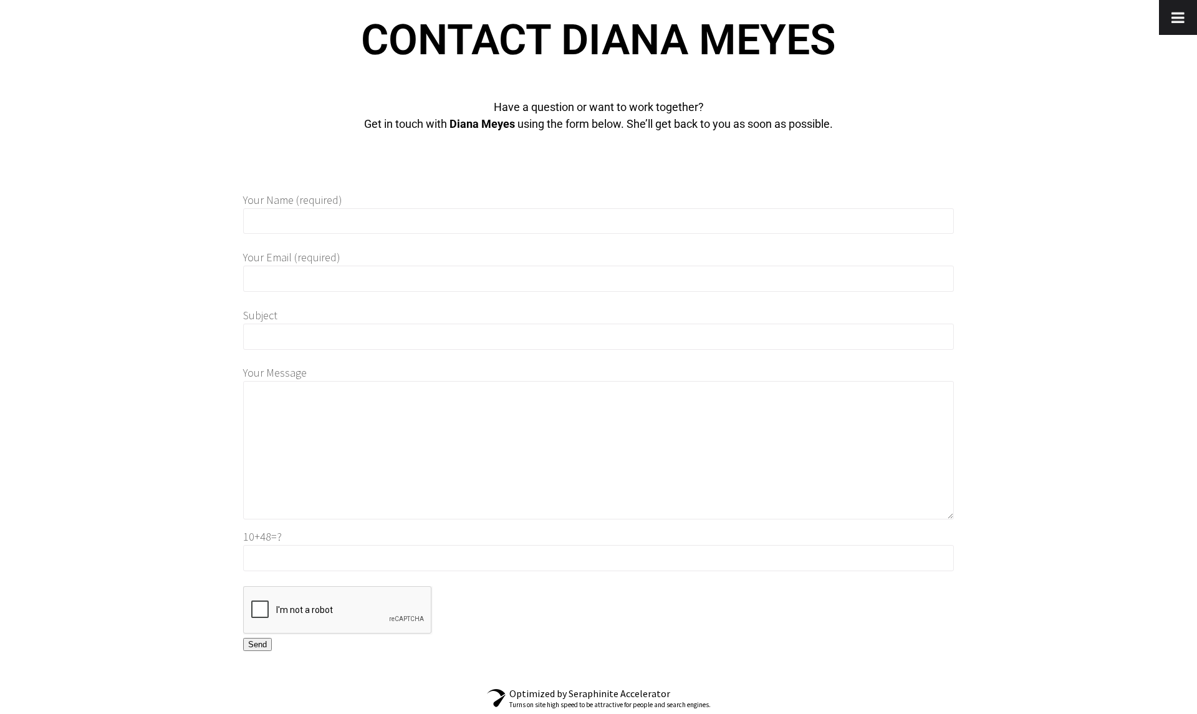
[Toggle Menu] (1178, 17)
